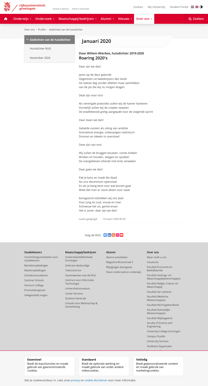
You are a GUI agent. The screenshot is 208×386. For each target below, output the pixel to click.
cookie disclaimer (96, 380)
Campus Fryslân (156, 336)
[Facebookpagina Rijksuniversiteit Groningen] (105, 235)
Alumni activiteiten (116, 257)
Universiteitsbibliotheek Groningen (78, 258)
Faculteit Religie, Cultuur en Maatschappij (162, 285)
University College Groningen (163, 331)
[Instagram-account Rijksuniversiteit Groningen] (117, 235)
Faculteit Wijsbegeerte (159, 318)
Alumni (110, 252)
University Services (158, 341)
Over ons (29, 29)
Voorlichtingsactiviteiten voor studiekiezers (41, 258)
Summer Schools (34, 280)
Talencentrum (73, 270)
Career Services (74, 293)
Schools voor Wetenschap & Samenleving (81, 305)
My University (156, 7)
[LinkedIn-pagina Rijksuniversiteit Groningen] (109, 235)
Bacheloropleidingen (36, 265)
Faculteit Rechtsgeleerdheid (163, 305)
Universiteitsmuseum (77, 288)
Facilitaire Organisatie (159, 346)
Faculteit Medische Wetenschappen (157, 298)
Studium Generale (75, 298)
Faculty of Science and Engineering (159, 324)
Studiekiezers (33, 252)
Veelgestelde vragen (36, 295)
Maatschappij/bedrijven (80, 252)
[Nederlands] (192, 7)
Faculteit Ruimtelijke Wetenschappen (158, 311)
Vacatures (153, 262)
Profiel (42, 29)
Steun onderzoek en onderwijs (123, 272)
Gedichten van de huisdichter (66, 29)
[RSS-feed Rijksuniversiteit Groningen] (113, 235)
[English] (196, 7)
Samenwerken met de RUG (80, 275)
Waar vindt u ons (156, 257)
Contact (138, 7)
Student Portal (179, 7)
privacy (75, 380)
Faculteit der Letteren (159, 292)
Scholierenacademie (36, 275)
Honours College (34, 285)
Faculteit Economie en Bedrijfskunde (159, 268)
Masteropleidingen (35, 270)
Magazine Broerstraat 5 (119, 262)
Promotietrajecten (35, 290)
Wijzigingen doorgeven (119, 267)
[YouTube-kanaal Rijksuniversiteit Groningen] (121, 235)
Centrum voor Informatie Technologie (79, 281)
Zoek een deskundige (77, 265)
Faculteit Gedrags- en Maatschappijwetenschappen (164, 277)
